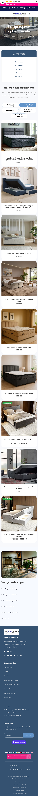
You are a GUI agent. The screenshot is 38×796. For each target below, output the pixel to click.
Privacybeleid (22, 778)
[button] (4, 14)
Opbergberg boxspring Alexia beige (19, 347)
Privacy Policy (8, 689)
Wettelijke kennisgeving (20, 793)
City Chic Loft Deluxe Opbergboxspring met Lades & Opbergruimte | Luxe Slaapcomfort (19, 206)
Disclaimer (7, 697)
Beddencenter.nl (18, 776)
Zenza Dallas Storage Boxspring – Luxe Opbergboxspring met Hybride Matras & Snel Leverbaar (19, 158)
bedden (19, 73)
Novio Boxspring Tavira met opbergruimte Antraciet (19, 440)
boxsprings (19, 62)
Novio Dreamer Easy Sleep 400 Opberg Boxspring (19, 300)
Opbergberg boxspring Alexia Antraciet (19, 393)
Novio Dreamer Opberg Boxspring (19, 253)
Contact (6, 671)
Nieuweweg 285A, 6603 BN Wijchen (17, 710)
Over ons (6, 676)
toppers (19, 69)
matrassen (19, 65)
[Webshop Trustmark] (19, 757)
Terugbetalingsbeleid (20, 784)
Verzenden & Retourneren (12, 684)
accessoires (19, 76)
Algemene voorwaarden (11, 680)
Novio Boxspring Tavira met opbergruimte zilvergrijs (19, 535)
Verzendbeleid (20, 790)
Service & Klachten (10, 693)
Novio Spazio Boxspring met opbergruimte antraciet (19, 487)
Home (6, 36)
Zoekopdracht (8, 667)
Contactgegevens (20, 781)
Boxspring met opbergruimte (23, 36)
